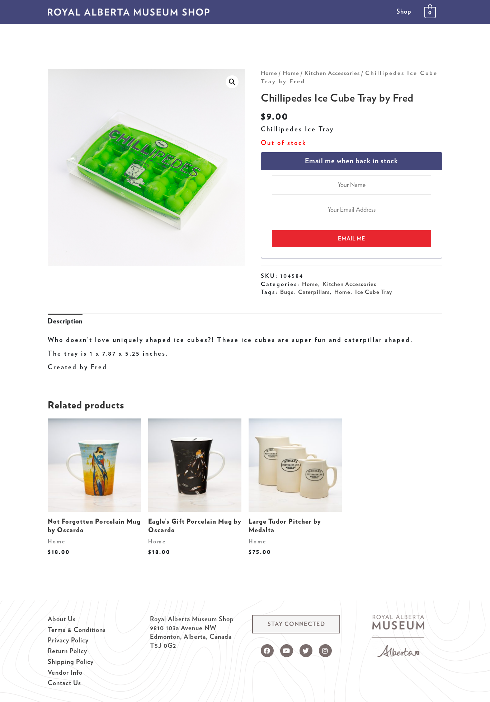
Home (269, 72)
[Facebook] (267, 650)
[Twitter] (306, 650)
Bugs (286, 291)
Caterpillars (314, 291)
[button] (296, 624)
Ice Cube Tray (373, 291)
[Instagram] (325, 650)
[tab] (65, 321)
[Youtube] (286, 650)
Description (65, 321)
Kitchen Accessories (332, 72)
